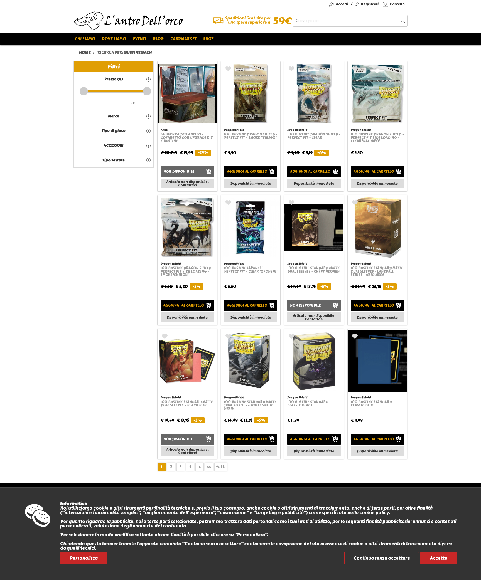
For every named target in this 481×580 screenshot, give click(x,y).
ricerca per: (124, 53)
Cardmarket (183, 39)
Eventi (139, 39)
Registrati (370, 4)
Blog (158, 39)
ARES (164, 130)
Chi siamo (85, 39)
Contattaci (187, 185)
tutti (220, 467)
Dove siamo (114, 39)
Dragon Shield (234, 130)
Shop (208, 39)
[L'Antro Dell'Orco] (156, 21)
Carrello (397, 4)
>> (209, 467)
